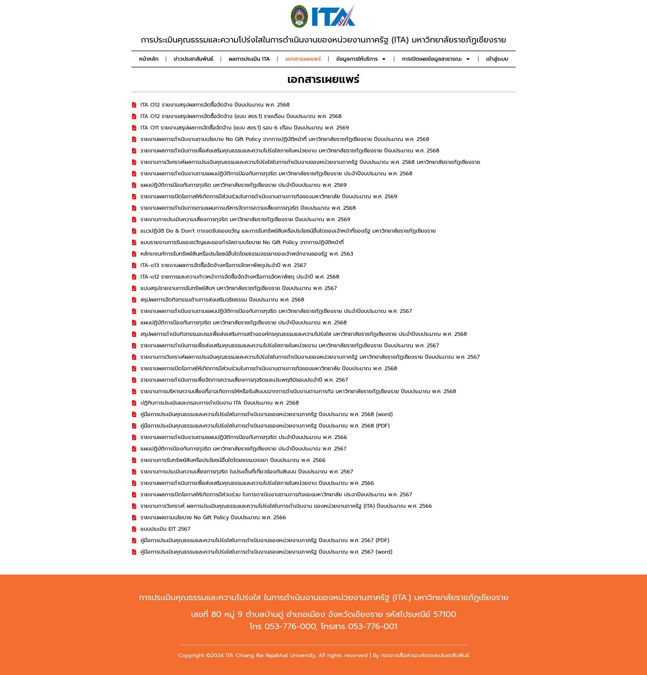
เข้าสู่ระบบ (497, 59)
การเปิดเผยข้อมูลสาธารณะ (432, 59)
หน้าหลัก (148, 59)
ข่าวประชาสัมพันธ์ (193, 59)
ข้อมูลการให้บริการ (357, 59)
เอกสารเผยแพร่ (303, 59)
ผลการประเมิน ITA (249, 59)
